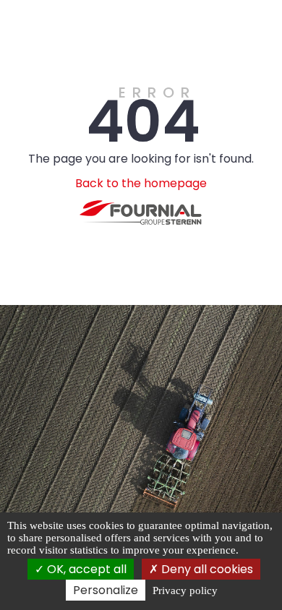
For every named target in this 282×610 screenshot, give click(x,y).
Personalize (105, 590)
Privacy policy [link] (185, 590)
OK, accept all (85, 569)
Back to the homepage (141, 183)
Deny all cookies (205, 569)
